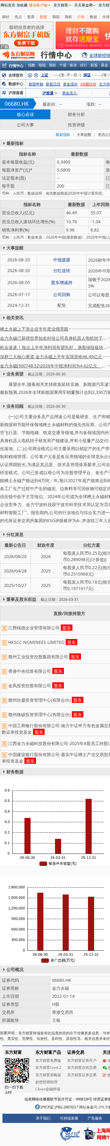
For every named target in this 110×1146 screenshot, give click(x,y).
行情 (81, 16)
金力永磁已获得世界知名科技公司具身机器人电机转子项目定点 (53, 338)
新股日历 (53, 84)
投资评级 (76, 125)
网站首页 (8, 5)
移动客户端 (38, 5)
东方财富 (60, 5)
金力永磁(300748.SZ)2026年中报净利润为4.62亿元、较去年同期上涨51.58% (53, 366)
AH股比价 (88, 84)
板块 (73, 65)
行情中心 (16, 65)
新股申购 (36, 84)
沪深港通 (16, 93)
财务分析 (76, 114)
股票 (31, 16)
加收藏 (22, 5)
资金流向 (70, 84)
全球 (106, 16)
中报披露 (61, 260)
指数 (31, 65)
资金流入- (70, 93)
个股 (63, 65)
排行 (83, 65)
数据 (93, 16)
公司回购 (61, 294)
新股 (43, 16)
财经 (5, 16)
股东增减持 (61, 282)
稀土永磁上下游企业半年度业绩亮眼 (34, 329)
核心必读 (25, 114)
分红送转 (61, 270)
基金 (104, 65)
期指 (56, 16)
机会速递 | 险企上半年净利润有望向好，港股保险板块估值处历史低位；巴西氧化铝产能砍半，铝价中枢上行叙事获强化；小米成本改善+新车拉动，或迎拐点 (53, 347)
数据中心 (16, 84)
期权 (68, 16)
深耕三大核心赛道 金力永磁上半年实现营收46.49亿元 (51, 356)
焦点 (18, 16)
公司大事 (25, 125)
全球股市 (16, 75)
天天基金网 (83, 5)
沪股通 (47, 93)
